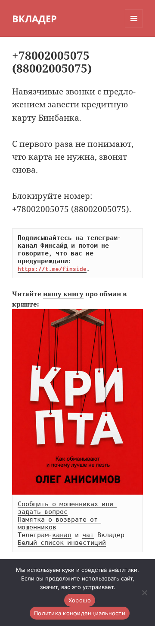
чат (88, 535)
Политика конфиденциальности (79, 613)
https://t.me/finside (52, 268)
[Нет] (144, 592)
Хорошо (79, 600)
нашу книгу (63, 293)
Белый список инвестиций (62, 542)
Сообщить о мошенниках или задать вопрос (67, 508)
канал (61, 535)
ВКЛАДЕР (34, 18)
